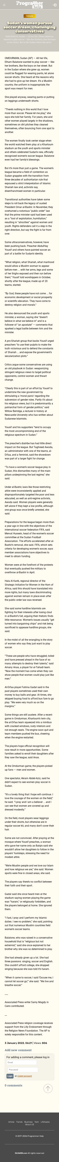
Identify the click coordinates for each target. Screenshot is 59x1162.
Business (28, 1122)
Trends (29, 16)
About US (29, 1124)
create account (24, 1076)
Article (11, 1122)
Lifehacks (45, 1122)
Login (10, 1076)
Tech (36, 1122)
